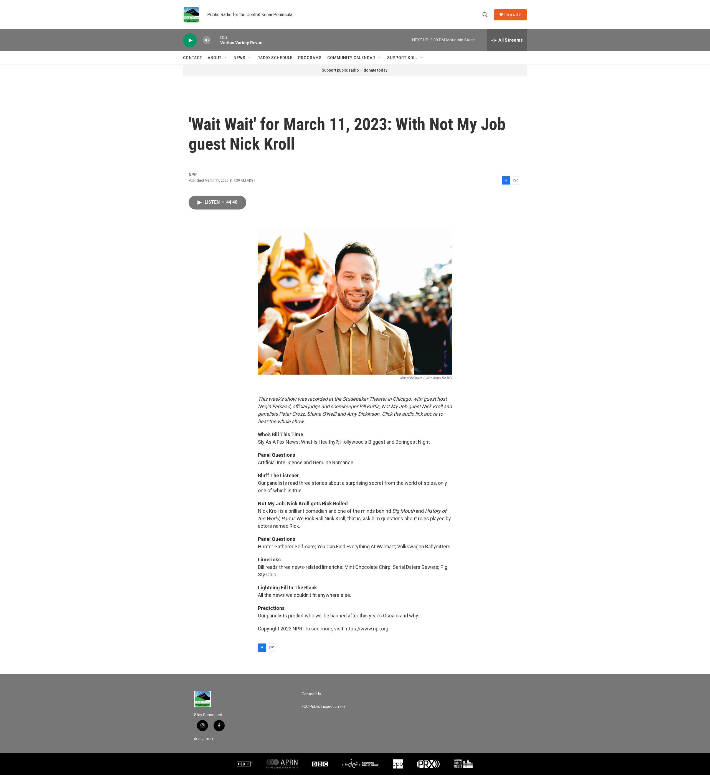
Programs (310, 57)
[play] (190, 40)
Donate (512, 14)
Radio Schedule (275, 57)
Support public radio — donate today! (355, 70)
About (215, 57)
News (239, 57)
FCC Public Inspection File (324, 707)
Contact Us (311, 694)
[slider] (215, 40)
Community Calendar (351, 57)
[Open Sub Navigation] (226, 57)
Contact (192, 57)
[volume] (206, 40)
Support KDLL (402, 57)
